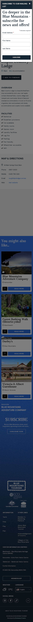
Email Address (8, 33)
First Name (6, 41)
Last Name (6, 48)
